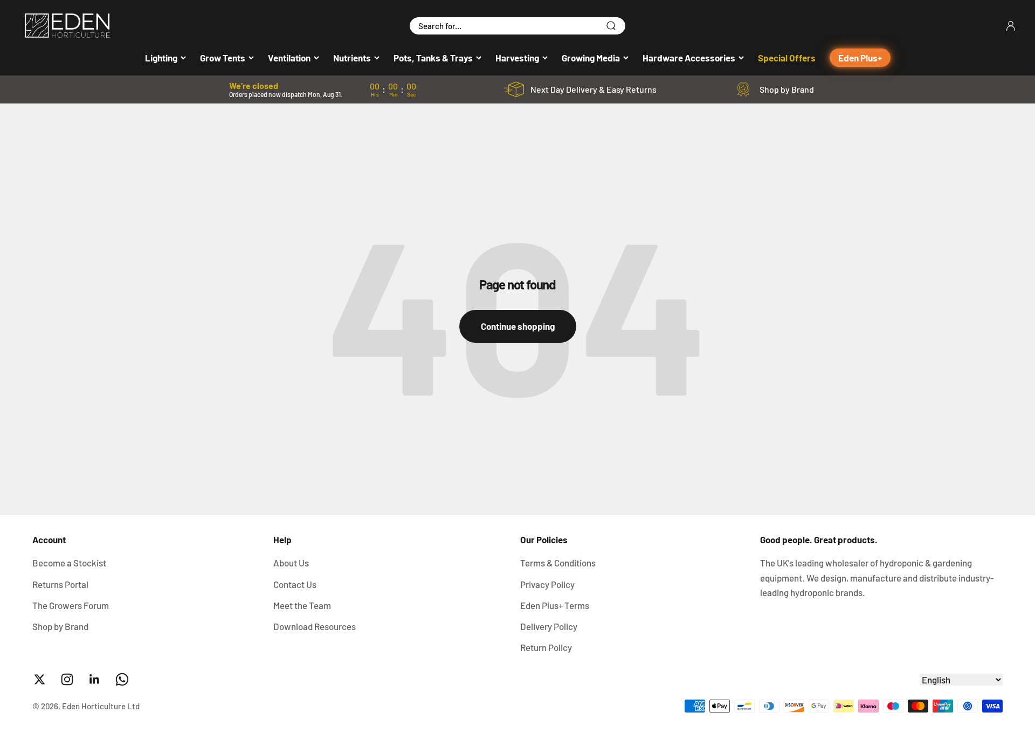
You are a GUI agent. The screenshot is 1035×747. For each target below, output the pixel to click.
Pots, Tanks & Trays (433, 57)
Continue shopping (518, 326)
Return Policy (546, 647)
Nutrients (352, 57)
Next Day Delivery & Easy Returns (593, 89)
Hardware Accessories (689, 57)
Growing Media (591, 57)
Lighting (161, 57)
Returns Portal (60, 584)
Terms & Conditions (558, 562)
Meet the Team (302, 605)
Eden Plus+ (860, 57)
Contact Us (294, 584)
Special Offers (787, 57)
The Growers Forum (70, 605)
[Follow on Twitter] (39, 679)
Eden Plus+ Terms (554, 605)
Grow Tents (222, 57)
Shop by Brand (787, 89)
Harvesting (517, 57)
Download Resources (314, 626)
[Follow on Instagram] (67, 679)
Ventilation (289, 57)
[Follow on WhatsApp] (122, 679)
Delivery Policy (548, 626)
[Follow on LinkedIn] (94, 679)
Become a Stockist (69, 562)
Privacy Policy (547, 584)
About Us (291, 562)
